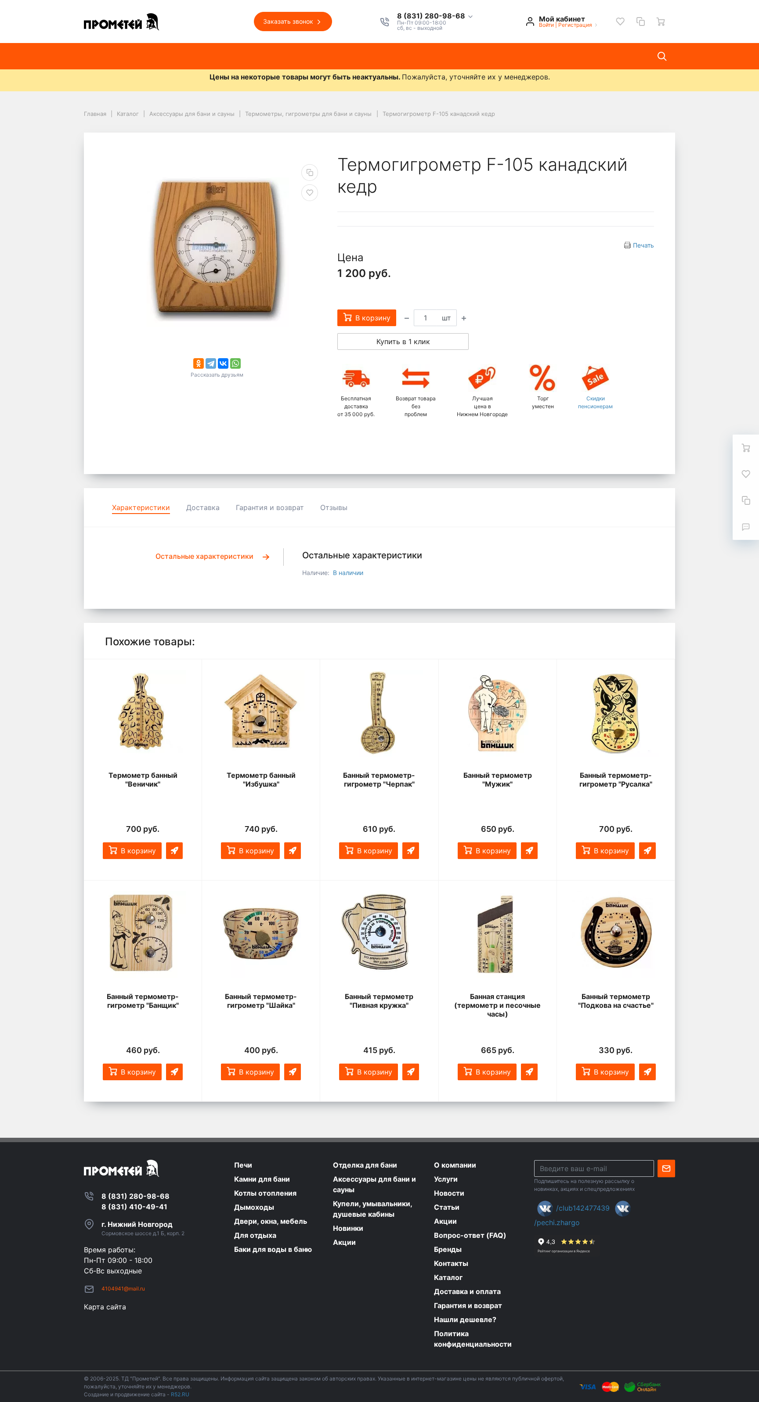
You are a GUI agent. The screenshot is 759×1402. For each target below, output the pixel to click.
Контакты (393, 56)
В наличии (348, 572)
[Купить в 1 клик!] (174, 850)
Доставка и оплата (459, 56)
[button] (435, 16)
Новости (268, 56)
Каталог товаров (121, 56)
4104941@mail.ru (123, 1288)
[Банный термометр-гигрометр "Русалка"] (615, 713)
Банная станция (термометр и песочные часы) (497, 1005)
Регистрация (575, 25)
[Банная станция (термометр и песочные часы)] (497, 934)
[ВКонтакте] (223, 363)
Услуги (227, 56)
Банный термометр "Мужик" (497, 779)
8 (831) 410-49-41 (134, 1206)
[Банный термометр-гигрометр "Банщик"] (142, 934)
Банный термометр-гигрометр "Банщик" (143, 1001)
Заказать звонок (289, 21)
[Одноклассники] (198, 363)
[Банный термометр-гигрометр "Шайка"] (261, 934)
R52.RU (180, 1394)
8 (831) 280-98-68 (432, 16)
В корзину (138, 850)
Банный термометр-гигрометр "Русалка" (615, 779)
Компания (183, 56)
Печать (643, 245)
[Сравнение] (640, 21)
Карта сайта (105, 1306)
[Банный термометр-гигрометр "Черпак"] (379, 713)
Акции (349, 56)
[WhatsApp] (235, 363)
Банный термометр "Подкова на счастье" (616, 1001)
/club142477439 (583, 1208)
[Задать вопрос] (746, 527)
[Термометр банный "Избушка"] (261, 713)
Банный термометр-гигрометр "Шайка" (261, 1001)
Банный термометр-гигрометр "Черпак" (379, 779)
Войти (546, 25)
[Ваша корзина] (661, 21)
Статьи (311, 56)
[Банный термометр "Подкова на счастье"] (615, 934)
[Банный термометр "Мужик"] (497, 713)
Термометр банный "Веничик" (142, 779)
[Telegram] (211, 363)
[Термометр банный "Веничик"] (142, 713)
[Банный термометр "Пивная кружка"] (379, 934)
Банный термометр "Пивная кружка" (379, 1001)
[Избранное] (620, 21)
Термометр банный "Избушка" (261, 779)
